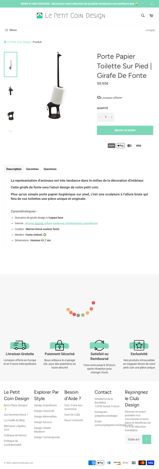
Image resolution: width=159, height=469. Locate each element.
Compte (150, 30)
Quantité (102, 108)
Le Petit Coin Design (18, 42)
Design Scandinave (45, 405)
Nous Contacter (73, 420)
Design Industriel (44, 410)
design (39, 223)
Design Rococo (43, 422)
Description (13, 169)
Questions (50, 169)
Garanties (32, 169)
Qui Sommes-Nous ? (16, 414)
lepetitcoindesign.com (22, 463)
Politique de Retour (15, 435)
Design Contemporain (47, 437)
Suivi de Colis (72, 414)
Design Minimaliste (45, 416)
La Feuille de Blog (14, 420)
